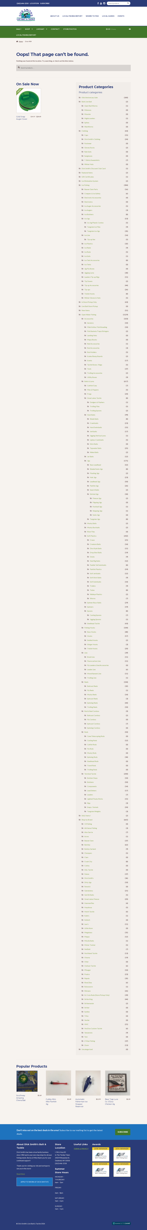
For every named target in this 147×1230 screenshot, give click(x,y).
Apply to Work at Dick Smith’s (35, 1182)
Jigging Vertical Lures (98, 436)
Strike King (88, 999)
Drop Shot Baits (96, 552)
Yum (86, 1037)
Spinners (90, 607)
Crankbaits (94, 423)
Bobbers (90, 782)
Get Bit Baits (89, 895)
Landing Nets (92, 335)
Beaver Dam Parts (91, 189)
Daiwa (86, 874)
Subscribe (45, 3)
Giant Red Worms (90, 106)
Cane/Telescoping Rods (96, 736)
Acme (86, 836)
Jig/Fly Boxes (89, 269)
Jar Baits (90, 456)
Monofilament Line (94, 674)
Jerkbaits (93, 431)
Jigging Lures (89, 273)
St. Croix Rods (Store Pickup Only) (96, 995)
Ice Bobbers (89, 214)
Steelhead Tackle (93, 623)
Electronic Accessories (92, 198)
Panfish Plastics (96, 569)
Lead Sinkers (91, 790)
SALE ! (18, 29)
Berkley (87, 845)
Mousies (87, 114)
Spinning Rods (92, 757)
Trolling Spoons (95, 411)
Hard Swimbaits (96, 427)
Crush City (88, 861)
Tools (89, 369)
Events (121, 16)
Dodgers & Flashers (97, 402)
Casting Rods (92, 740)
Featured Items (87, 173)
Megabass (88, 932)
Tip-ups (87, 289)
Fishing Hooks (89, 628)
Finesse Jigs (97, 498)
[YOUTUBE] (101, 3)
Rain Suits (87, 152)
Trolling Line (91, 678)
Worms (92, 598)
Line (85, 653)
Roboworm (88, 987)
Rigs (88, 803)
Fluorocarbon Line (94, 661)
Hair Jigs (93, 477)
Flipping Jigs (97, 502)
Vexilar (87, 1020)
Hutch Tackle (89, 912)
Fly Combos (91, 719)
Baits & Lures (89, 381)
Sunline (87, 1012)
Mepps (87, 937)
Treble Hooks (89, 294)
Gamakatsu (88, 891)
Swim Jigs (96, 515)
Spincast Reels (92, 699)
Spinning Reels (92, 703)
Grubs (92, 557)
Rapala (86, 978)
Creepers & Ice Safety (92, 193)
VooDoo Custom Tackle (93, 1028)
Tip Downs (88, 281)
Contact (55, 29)
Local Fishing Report (72, 16)
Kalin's (86, 916)
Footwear (87, 143)
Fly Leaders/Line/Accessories (98, 665)
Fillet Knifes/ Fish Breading (97, 327)
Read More (21, 1174)
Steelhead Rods (92, 761)
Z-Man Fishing (89, 1041)
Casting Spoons (95, 615)
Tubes (92, 590)
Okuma (87, 957)
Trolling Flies (95, 406)
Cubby (86, 866)
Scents (89, 360)
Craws (92, 540)
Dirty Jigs (87, 882)
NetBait (87, 949)
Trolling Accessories (94, 373)
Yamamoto (88, 1033)
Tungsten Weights (94, 811)
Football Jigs (97, 507)
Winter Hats (89, 164)
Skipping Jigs (97, 511)
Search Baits (94, 490)
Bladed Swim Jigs (96, 469)
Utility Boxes (92, 377)
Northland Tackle (90, 953)
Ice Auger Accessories (92, 206)
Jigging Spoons (95, 619)
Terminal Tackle (90, 774)
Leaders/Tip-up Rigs (91, 277)
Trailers (93, 586)
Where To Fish (92, 16)
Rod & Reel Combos (91, 711)
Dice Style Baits (96, 548)
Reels (86, 682)
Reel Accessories (93, 344)
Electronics (88, 202)
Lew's (86, 924)
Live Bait (40, 29)
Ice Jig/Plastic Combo (95, 223)
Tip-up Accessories (91, 285)
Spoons (90, 611)
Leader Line (91, 669)
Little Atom (88, 928)
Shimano (87, 991)
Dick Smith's (89, 878)
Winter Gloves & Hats (92, 298)
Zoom (86, 1045)
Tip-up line (91, 239)
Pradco (87, 974)
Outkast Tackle (90, 966)
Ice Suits (87, 256)
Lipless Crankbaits (97, 440)
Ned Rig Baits (95, 561)
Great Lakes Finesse (91, 899)
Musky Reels (92, 694)
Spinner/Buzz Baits (94, 603)
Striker (86, 1008)
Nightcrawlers (89, 118)
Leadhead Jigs (95, 481)
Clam (86, 857)
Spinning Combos (93, 728)
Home (21, 41)
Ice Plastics (88, 244)
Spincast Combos (93, 724)
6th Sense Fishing (90, 828)
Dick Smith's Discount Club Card (94, 168)
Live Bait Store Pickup (90, 306)
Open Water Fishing (89, 315)
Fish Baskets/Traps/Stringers (98, 331)
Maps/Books (92, 340)
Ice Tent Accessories (92, 260)
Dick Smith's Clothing (92, 139)
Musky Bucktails (93, 527)
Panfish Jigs (94, 486)
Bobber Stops (92, 778)
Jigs (88, 461)
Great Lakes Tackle (94, 398)
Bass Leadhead (95, 465)
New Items (86, 310)
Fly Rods (90, 749)
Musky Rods (91, 753)
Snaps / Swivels (92, 807)
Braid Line (91, 657)
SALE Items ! (86, 816)
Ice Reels (87, 248)
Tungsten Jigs (95, 519)
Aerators (90, 323)
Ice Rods (87, 252)
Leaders (90, 795)
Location (34, 3)
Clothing (85, 131)
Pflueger (87, 970)
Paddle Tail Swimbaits (98, 565)
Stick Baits (94, 444)
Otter (86, 962)
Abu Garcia (88, 832)
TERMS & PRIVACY (81, 1149)
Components (92, 786)
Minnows (87, 110)
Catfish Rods (92, 744)
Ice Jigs (87, 219)
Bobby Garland (90, 849)
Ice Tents (87, 264)
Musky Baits (92, 523)
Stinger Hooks (92, 644)
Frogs (89, 394)
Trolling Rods (92, 770)
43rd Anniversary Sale (90, 97)
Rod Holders (92, 352)
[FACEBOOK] (98, 3)
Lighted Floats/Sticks (95, 799)
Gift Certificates (88, 177)
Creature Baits (95, 544)
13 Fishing (88, 824)
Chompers (88, 853)
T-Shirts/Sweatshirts (92, 160)
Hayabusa (88, 907)
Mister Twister (89, 945)
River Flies (91, 532)
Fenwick (87, 886)
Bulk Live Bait (87, 102)
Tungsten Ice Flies (93, 227)
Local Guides (108, 16)
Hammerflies (89, 903)
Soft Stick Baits (95, 577)
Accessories (88, 319)
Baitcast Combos (93, 715)
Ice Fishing (85, 185)
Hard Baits (91, 415)
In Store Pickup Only (89, 302)
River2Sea (88, 982)
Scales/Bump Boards (95, 356)
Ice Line (87, 235)
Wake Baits (94, 452)
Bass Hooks (91, 632)
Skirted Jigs (94, 494)
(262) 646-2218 (22, 3)
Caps (86, 135)
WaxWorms (88, 127)
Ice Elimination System (90, 181)
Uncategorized (87, 1049)
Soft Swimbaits (95, 582)
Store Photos (70, 29)
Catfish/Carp (92, 385)
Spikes (86, 122)
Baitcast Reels (92, 686)
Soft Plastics (91, 536)
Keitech (87, 920)
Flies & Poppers (93, 390)
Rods (86, 732)
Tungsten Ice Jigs (93, 231)
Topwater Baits (95, 448)
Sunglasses (88, 156)
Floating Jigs (94, 473)
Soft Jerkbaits (95, 573)
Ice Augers (88, 210)
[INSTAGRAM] (104, 3)
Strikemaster (89, 1003)
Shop (27, 29)
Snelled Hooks (92, 640)
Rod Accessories (93, 348)
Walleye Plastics (96, 594)
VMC (86, 1024)
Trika (86, 1016)
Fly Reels (90, 690)
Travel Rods (91, 765)
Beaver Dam (89, 841)
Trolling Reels (92, 707)
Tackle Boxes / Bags (94, 365)
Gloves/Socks (89, 148)
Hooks (89, 636)
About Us (54, 16)
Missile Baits (89, 941)
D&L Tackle (88, 870)
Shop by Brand (87, 820)
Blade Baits (94, 419)
